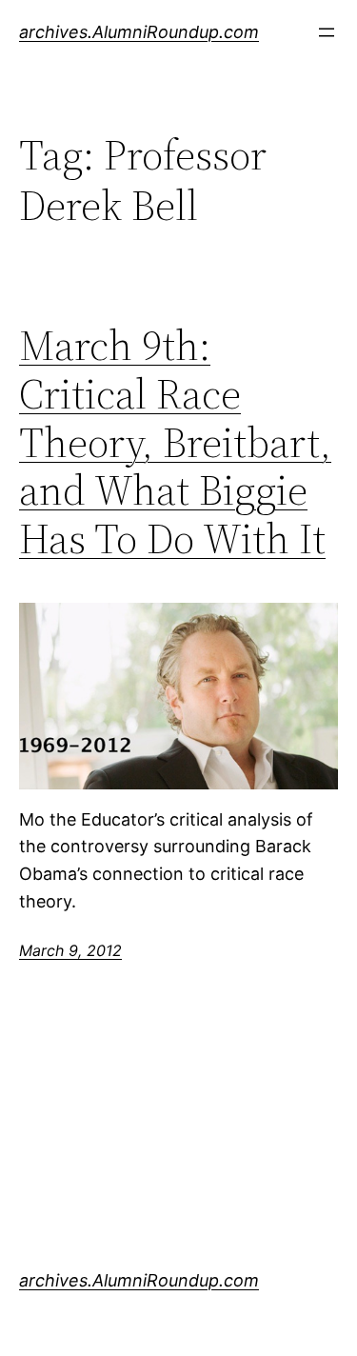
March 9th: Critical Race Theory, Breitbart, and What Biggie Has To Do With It (175, 442)
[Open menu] (326, 32)
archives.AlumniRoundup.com (139, 32)
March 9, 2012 (70, 950)
